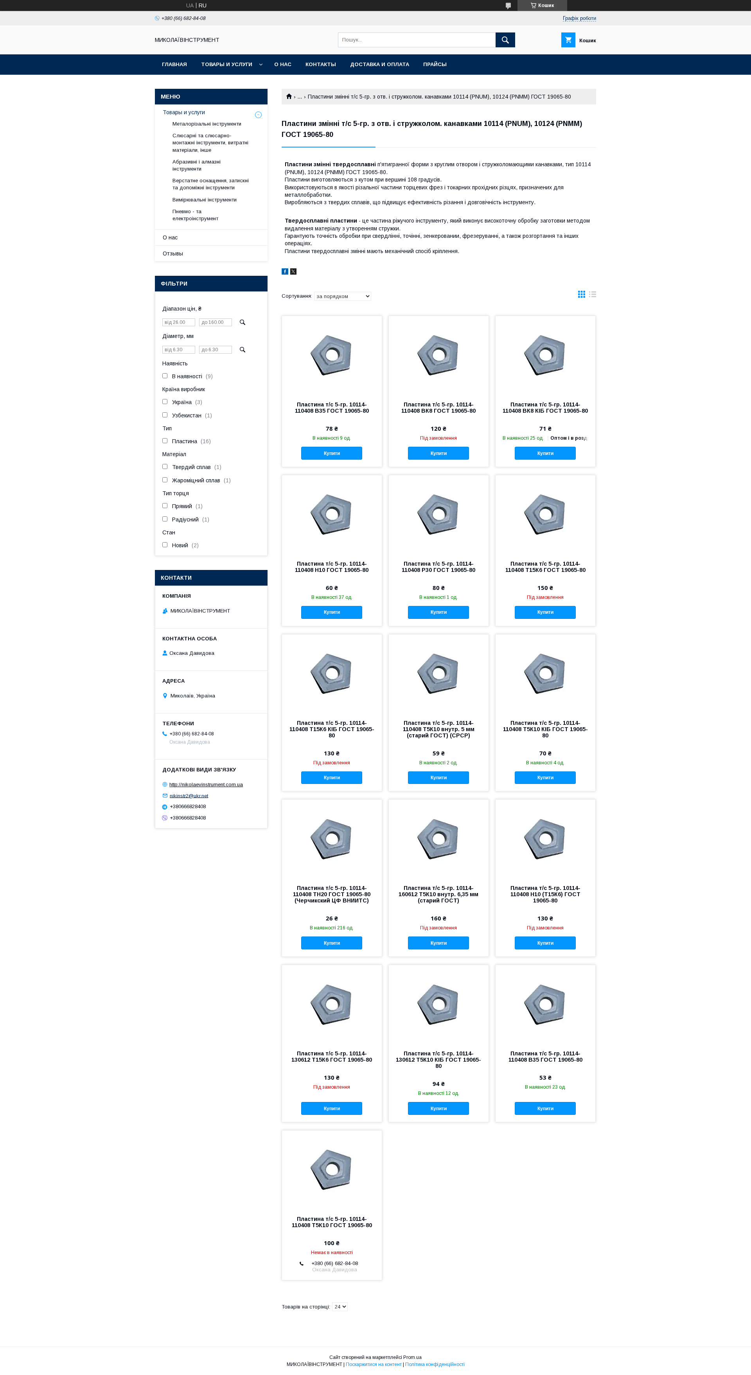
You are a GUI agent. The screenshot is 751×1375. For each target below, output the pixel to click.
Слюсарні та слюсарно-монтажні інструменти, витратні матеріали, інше (210, 143)
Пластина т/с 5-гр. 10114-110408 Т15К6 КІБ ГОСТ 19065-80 (331, 729)
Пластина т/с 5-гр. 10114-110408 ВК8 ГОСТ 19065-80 (438, 407)
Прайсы (435, 64)
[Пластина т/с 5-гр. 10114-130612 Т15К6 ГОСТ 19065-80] (332, 1004)
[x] (293, 273)
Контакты (320, 64)
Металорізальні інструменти (206, 124)
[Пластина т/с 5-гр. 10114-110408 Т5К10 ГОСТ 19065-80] (332, 1170)
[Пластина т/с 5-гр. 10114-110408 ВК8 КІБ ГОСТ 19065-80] (545, 355)
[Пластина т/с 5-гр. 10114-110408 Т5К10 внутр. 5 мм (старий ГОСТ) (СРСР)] (439, 673)
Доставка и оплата (379, 64)
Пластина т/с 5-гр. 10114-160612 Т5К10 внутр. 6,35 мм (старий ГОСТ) (438, 894)
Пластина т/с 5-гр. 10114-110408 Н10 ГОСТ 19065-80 (331, 567)
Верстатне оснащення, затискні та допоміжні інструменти (210, 184)
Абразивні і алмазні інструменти (196, 165)
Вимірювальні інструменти (204, 200)
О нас (282, 64)
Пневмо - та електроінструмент (195, 214)
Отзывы (173, 253)
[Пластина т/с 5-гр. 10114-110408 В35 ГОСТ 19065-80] (332, 355)
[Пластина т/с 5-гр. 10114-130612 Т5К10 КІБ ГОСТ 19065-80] (439, 1004)
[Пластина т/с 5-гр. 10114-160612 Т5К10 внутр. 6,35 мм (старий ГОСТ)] (439, 839)
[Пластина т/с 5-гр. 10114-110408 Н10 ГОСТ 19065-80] (332, 514)
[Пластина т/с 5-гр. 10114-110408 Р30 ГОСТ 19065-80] (439, 514)
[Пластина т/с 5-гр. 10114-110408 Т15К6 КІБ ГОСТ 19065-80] (332, 673)
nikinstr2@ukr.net (189, 795)
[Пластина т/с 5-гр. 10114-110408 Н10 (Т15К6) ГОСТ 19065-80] (545, 839)
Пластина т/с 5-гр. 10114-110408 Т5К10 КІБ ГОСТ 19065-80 (545, 729)
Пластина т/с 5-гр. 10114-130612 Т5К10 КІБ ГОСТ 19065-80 (438, 1059)
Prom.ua (412, 1357)
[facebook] (285, 273)
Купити (332, 453)
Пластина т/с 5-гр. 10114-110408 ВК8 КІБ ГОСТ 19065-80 (545, 407)
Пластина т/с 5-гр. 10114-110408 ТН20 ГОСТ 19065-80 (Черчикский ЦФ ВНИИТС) (331, 894)
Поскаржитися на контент (374, 1364)
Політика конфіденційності (435, 1364)
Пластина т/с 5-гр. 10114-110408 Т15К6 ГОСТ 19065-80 (545, 567)
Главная (174, 64)
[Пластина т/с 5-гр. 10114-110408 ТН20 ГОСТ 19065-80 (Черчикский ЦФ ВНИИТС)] (332, 839)
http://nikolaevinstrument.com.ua (206, 784)
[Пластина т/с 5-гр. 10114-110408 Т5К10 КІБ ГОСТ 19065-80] (545, 673)
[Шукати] (505, 39)
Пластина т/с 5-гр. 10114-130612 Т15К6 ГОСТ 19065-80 (331, 1056)
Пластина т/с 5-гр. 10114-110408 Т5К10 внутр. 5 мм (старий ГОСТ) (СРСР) (438, 729)
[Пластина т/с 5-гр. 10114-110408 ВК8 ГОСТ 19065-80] (439, 355)
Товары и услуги (226, 64)
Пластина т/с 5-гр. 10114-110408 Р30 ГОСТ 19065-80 (438, 567)
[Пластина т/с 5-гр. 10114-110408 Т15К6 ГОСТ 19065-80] (545, 514)
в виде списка (592, 296)
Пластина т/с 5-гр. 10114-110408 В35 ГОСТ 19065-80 (332, 407)
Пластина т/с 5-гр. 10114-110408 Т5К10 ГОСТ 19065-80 (332, 1222)
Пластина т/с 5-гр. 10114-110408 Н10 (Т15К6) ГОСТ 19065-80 (545, 894)
